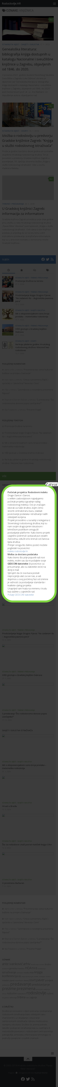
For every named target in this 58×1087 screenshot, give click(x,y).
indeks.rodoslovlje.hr (18, 551)
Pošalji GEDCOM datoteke (21, 594)
